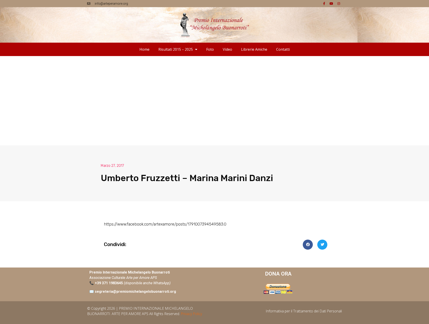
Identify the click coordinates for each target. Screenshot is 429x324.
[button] (308, 245)
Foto (210, 49)
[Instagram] (339, 3)
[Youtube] (331, 3)
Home (144, 49)
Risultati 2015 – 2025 (175, 49)
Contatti (283, 49)
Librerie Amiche (254, 49)
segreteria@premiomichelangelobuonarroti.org (135, 291)
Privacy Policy (191, 313)
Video (227, 49)
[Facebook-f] (324, 3)
